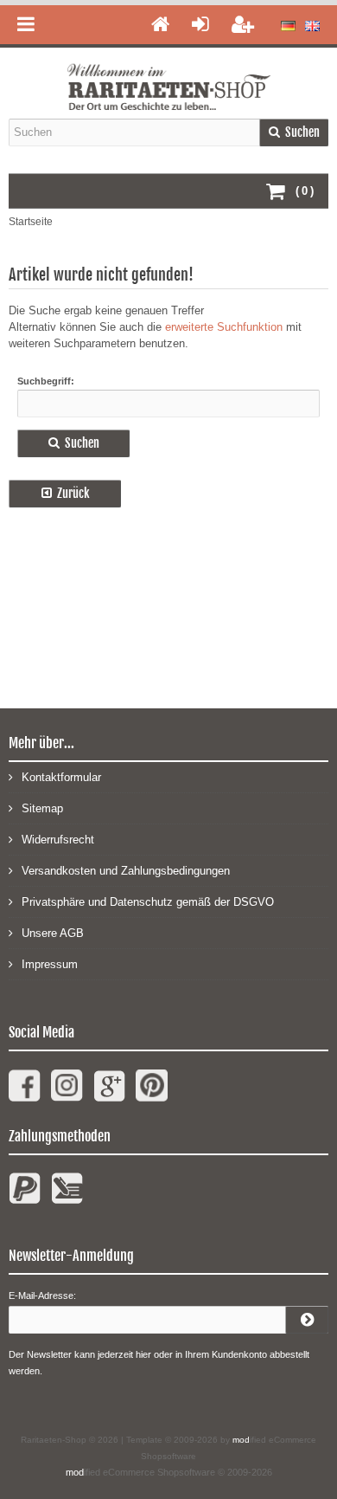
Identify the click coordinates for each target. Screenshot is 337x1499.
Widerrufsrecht (58, 839)
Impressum (50, 964)
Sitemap (42, 808)
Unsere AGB (53, 933)
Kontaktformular (61, 777)
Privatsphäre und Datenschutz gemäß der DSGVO (148, 901)
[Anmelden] (306, 1320)
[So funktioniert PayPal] (25, 1195)
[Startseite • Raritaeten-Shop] (168, 75)
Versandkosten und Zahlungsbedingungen (126, 870)
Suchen (294, 132)
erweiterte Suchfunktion (224, 326)
